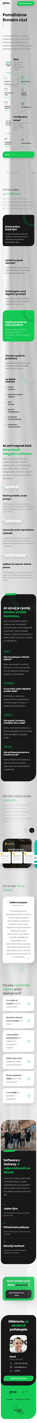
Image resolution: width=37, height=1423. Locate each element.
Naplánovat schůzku (18, 1378)
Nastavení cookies (23, 1399)
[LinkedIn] (23, 1392)
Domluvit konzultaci (26, 3)
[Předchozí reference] (25, 830)
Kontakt (10, 1399)
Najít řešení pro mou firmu (16, 1294)
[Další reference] (31, 830)
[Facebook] (27, 1392)
